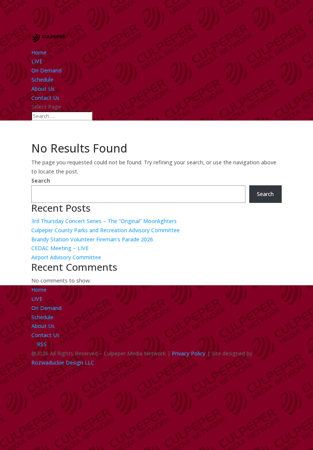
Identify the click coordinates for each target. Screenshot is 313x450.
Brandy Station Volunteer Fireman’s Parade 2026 (92, 239)
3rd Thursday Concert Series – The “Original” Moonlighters (104, 221)
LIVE (36, 61)
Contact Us (45, 97)
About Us (43, 88)
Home (39, 52)
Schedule (42, 79)
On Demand (46, 70)
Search (40, 180)
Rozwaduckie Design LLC (62, 362)
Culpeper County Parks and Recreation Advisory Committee (105, 230)
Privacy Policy (188, 353)
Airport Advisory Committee (66, 257)
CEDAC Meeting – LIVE (60, 248)
